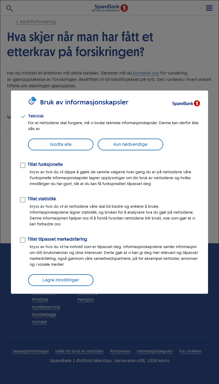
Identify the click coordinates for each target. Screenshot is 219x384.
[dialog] (109, 192)
